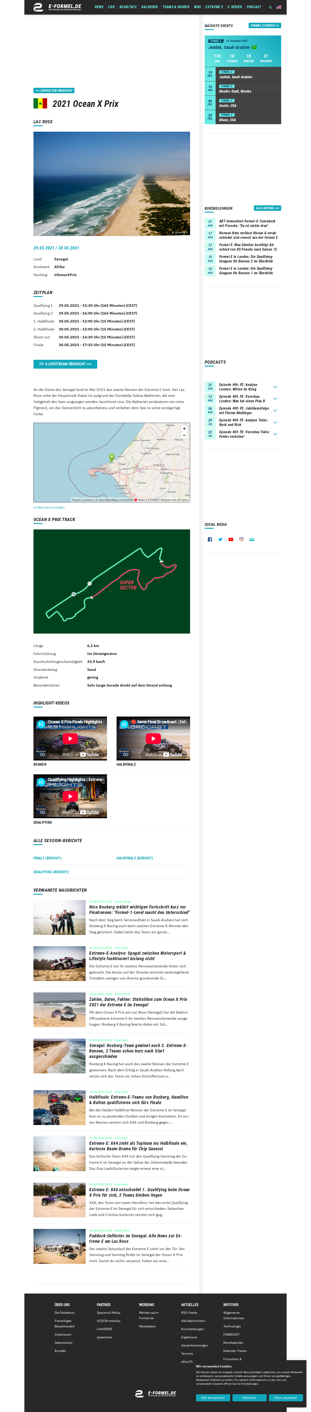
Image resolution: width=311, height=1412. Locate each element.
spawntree (104, 1337)
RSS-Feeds (189, 1313)
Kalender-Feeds (235, 1351)
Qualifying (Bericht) (51, 872)
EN (279, 7)
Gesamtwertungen (194, 1345)
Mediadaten (147, 1326)
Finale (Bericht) (47, 858)
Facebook (210, 539)
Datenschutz (64, 1343)
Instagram (241, 539)
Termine (187, 1354)
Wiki (197, 7)
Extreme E (214, 7)
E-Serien (235, 7)
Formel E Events (262, 25)
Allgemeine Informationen (233, 1315)
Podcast (254, 7)
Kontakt (60, 1351)
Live (111, 7)
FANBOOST (231, 1334)
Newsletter (252, 539)
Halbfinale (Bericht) (135, 858)
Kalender (149, 7)
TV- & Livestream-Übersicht (62, 364)
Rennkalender (233, 1343)
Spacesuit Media (108, 1313)
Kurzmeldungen (192, 1329)
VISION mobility (108, 1321)
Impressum (63, 1334)
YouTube (231, 539)
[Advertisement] (111, 46)
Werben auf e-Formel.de (149, 1315)
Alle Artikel (265, 208)
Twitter (220, 539)
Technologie (232, 1326)
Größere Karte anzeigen (49, 507)
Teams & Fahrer (176, 7)
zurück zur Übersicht (56, 90)
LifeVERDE (104, 1329)
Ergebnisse (189, 1337)
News (99, 7)
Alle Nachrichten (193, 1321)
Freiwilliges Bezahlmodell (64, 1323)
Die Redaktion (65, 1313)
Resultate (128, 7)
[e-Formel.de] (57, 7)
